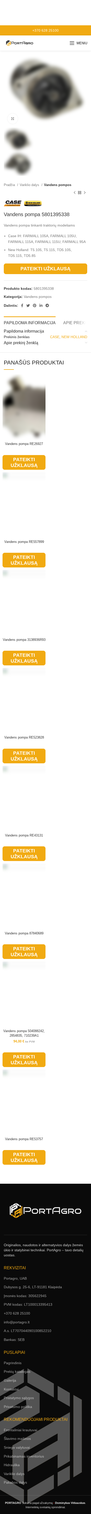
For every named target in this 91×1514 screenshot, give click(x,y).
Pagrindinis (12, 1363)
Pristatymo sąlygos (19, 1398)
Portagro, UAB (15, 1278)
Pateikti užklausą (45, 268)
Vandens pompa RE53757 (24, 1139)
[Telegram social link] (47, 305)
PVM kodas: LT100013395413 (28, 1304)
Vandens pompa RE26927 (24, 444)
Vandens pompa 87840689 (24, 933)
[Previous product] (74, 192)
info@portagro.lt (17, 1322)
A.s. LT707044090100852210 (27, 1331)
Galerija (10, 1380)
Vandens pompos (57, 185)
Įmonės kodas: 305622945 (25, 1296)
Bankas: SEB (14, 1340)
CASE (54, 337)
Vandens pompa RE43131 (24, 835)
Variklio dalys (30, 185)
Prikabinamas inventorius (24, 1456)
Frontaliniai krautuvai (20, 1430)
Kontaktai (11, 1389)
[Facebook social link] (22, 305)
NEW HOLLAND (74, 337)
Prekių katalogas (17, 1371)
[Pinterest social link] (34, 305)
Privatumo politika (18, 1407)
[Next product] (84, 192)
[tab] (30, 322)
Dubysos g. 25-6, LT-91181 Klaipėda (33, 1287)
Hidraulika (12, 1465)
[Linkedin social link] (41, 305)
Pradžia (10, 185)
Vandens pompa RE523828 (24, 737)
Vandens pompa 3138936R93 (24, 640)
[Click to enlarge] (13, 119)
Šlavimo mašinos (17, 1439)
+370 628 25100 (45, 30)
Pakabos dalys (15, 1482)
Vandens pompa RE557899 (24, 542)
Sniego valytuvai (17, 1447)
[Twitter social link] (28, 305)
